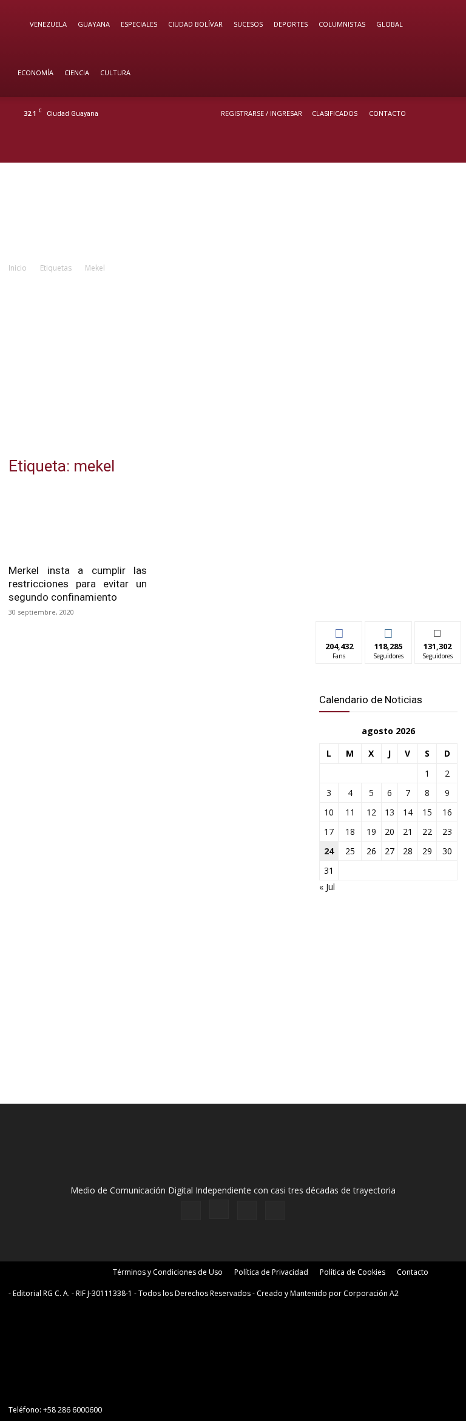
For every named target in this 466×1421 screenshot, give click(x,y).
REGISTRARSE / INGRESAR (261, 113)
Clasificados (334, 113)
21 (408, 831)
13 (389, 812)
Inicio (17, 268)
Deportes (291, 24)
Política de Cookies (352, 1272)
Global (389, 24)
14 (408, 812)
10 (329, 812)
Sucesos (248, 24)
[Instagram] (405, 146)
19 (371, 831)
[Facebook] (385, 146)
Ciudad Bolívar (195, 24)
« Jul (327, 887)
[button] (439, 24)
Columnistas (342, 24)
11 (350, 812)
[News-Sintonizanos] (388, 592)
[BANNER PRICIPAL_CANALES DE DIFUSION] (233, 211)
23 (447, 831)
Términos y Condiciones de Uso (168, 1272)
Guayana (94, 24)
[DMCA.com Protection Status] (99, 1388)
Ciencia (76, 72)
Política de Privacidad (271, 1272)
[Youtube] (445, 146)
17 (329, 831)
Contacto (387, 113)
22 (427, 831)
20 (389, 831)
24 (329, 851)
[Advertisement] (233, 366)
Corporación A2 (371, 1293)
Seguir (389, 630)
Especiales (139, 24)
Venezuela (48, 24)
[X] (425, 146)
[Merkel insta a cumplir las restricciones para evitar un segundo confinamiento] (77, 522)
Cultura (115, 72)
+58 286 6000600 (72, 1410)
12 (371, 812)
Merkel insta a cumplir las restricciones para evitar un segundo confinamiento (77, 583)
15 (427, 812)
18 (350, 831)
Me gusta (339, 630)
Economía (35, 72)
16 (447, 812)
